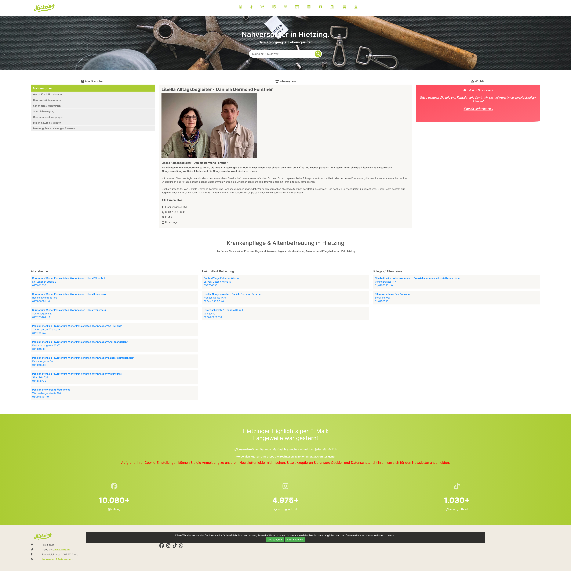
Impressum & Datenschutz (57, 559)
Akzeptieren (275, 539)
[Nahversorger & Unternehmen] (301, 7)
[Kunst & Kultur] (278, 7)
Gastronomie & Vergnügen (48, 117)
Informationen (295, 539)
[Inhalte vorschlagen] (359, 7)
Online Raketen (61, 549)
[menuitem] (302, 7)
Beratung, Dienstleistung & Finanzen (54, 128)
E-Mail (168, 217)
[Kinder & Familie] (244, 7)
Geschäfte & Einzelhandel (47, 94)
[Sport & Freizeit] (255, 7)
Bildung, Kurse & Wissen (47, 122)
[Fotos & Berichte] (324, 7)
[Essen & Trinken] (266, 7)
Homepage (171, 222)
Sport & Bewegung (43, 111)
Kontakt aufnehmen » (478, 109)
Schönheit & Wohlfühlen (47, 105)
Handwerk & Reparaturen (47, 100)
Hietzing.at (44, 7)
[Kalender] (312, 7)
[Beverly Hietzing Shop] (348, 7)
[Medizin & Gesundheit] (289, 7)
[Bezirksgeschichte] (335, 7)
